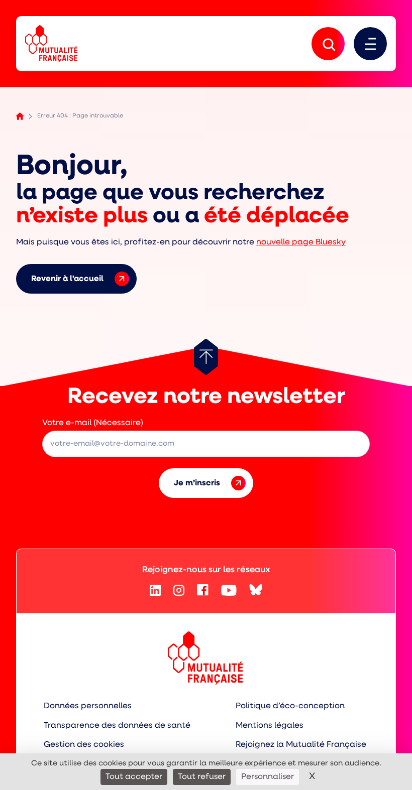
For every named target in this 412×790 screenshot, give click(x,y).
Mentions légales (269, 726)
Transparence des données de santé (117, 726)
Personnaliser (267, 777)
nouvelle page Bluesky (301, 242)
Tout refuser (202, 777)
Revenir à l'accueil (67, 279)
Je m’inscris (197, 483)
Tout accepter (134, 777)
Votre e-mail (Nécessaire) (92, 423)
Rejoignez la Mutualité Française (301, 745)
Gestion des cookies (84, 745)
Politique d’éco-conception (290, 706)
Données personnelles (88, 706)
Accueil (20, 116)
